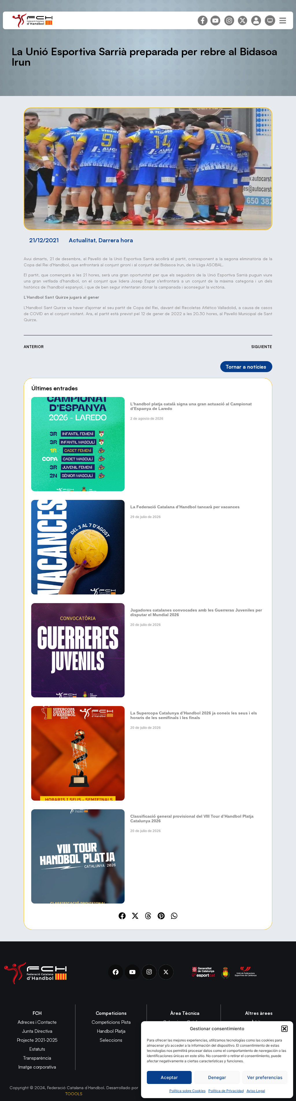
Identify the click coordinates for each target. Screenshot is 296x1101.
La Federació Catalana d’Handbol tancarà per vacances (185, 507)
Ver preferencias (264, 1077)
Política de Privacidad (226, 1091)
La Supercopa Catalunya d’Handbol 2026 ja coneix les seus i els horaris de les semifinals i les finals (193, 715)
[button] (284, 1029)
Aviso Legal (256, 1091)
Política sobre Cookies (187, 1091)
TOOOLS (73, 1093)
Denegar (217, 1077)
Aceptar (169, 1077)
